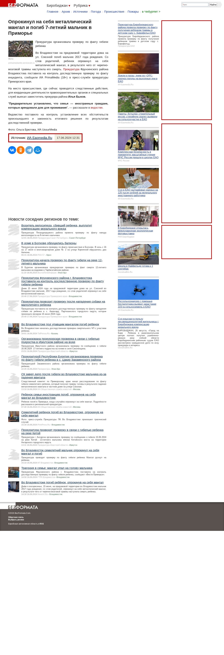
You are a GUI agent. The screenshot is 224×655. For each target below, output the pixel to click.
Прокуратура (71, 69)
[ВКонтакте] (12, 150)
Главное (52, 11)
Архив (66, 11)
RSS (42, 524)
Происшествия (114, 11)
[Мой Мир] (38, 150)
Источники (80, 11)
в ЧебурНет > (151, 11)
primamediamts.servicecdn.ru (21, 63)
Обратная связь (16, 517)
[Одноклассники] (21, 150)
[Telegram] (29, 150)
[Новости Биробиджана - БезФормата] (19, 4)
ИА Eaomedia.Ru (39, 138)
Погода (96, 11)
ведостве (96, 107)
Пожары (133, 11)
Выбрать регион (16, 520)
